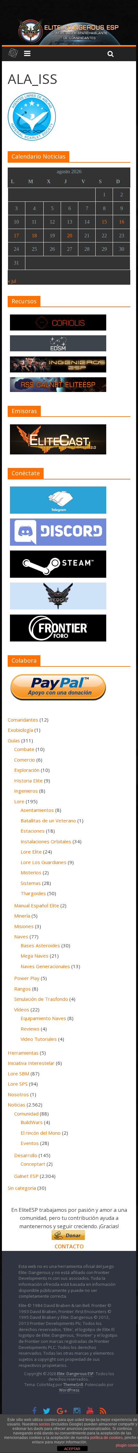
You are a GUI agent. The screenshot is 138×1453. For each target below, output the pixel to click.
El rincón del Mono (41, 1133)
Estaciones (33, 831)
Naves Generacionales (45, 966)
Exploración (26, 770)
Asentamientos (37, 810)
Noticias (16, 1104)
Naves (21, 936)
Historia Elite (28, 780)
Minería (22, 915)
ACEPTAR (72, 1449)
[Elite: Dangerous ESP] (69, 20)
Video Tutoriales (39, 1039)
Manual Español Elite (36, 905)
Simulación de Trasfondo (41, 999)
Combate (24, 749)
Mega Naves (34, 955)
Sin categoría (22, 1188)
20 (69, 235)
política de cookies (106, 1437)
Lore (19, 801)
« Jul (12, 281)
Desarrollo (25, 1155)
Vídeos (21, 1009)
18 (34, 235)
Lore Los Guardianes (43, 862)
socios (44, 1424)
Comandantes (23, 719)
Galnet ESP (26, 1176)
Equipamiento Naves (43, 1018)
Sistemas (31, 883)
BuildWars (32, 1122)
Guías (14, 740)
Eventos (30, 1143)
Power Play (26, 978)
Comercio (24, 759)
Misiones (24, 926)
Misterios (31, 872)
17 (16, 235)
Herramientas (23, 1052)
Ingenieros (26, 791)
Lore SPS (18, 1084)
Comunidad (26, 1113)
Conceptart (33, 1164)
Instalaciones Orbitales (46, 841)
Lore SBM (18, 1073)
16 (121, 221)
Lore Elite (31, 851)
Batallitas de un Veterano (48, 820)
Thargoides (33, 893)
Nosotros (18, 1094)
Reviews (30, 1028)
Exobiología (20, 730)
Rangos (22, 988)
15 (104, 221)
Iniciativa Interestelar (31, 1063)
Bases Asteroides (40, 945)
